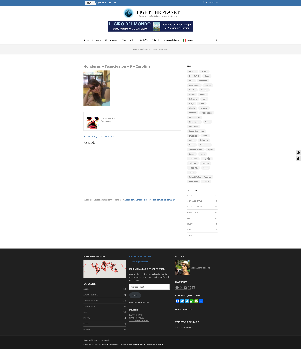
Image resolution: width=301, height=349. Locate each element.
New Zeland (193, 126)
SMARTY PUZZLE (136, 318)
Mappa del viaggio (172, 40)
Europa (190, 224)
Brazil (204, 71)
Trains (193, 167)
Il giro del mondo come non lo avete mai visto (115, 3)
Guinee (203, 94)
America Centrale (194, 201)
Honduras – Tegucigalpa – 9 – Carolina (99, 136)
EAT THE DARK (135, 315)
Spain (210, 149)
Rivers (204, 140)
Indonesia (193, 99)
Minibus (192, 113)
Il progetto (96, 40)
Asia (188, 218)
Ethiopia (204, 90)
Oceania (190, 236)
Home (86, 40)
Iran (204, 99)
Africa (189, 195)
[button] (96, 265)
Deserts (208, 85)
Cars (207, 76)
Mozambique (194, 122)
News (189, 230)
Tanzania (193, 159)
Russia (191, 145)
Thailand (205, 163)
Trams (205, 168)
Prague (205, 135)
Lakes (201, 103)
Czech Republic (194, 85)
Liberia (192, 108)
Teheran (192, 163)
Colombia (203, 81)
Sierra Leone (204, 145)
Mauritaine (204, 108)
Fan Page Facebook (140, 256)
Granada (191, 94)
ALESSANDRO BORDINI (139, 321)
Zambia (206, 181)
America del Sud (193, 212)
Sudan (191, 154)
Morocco (207, 112)
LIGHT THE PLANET (158, 12)
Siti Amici (156, 40)
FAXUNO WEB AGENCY (101, 344)
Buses (194, 76)
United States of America (200, 177)
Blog (124, 40)
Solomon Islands (195, 149)
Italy (191, 103)
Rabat (191, 140)
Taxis (206, 158)
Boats (192, 71)
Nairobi (207, 122)
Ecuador (192, 90)
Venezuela (193, 182)
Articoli (133, 40)
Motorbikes (194, 117)
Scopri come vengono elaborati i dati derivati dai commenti (150, 200)
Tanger (202, 154)
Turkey (191, 172)
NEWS (90, 3)
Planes (193, 135)
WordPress (159, 344)
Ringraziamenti (111, 40)
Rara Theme (140, 344)
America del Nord (194, 207)
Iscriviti (135, 295)
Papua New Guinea (196, 131)
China (191, 80)
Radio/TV (144, 40)
